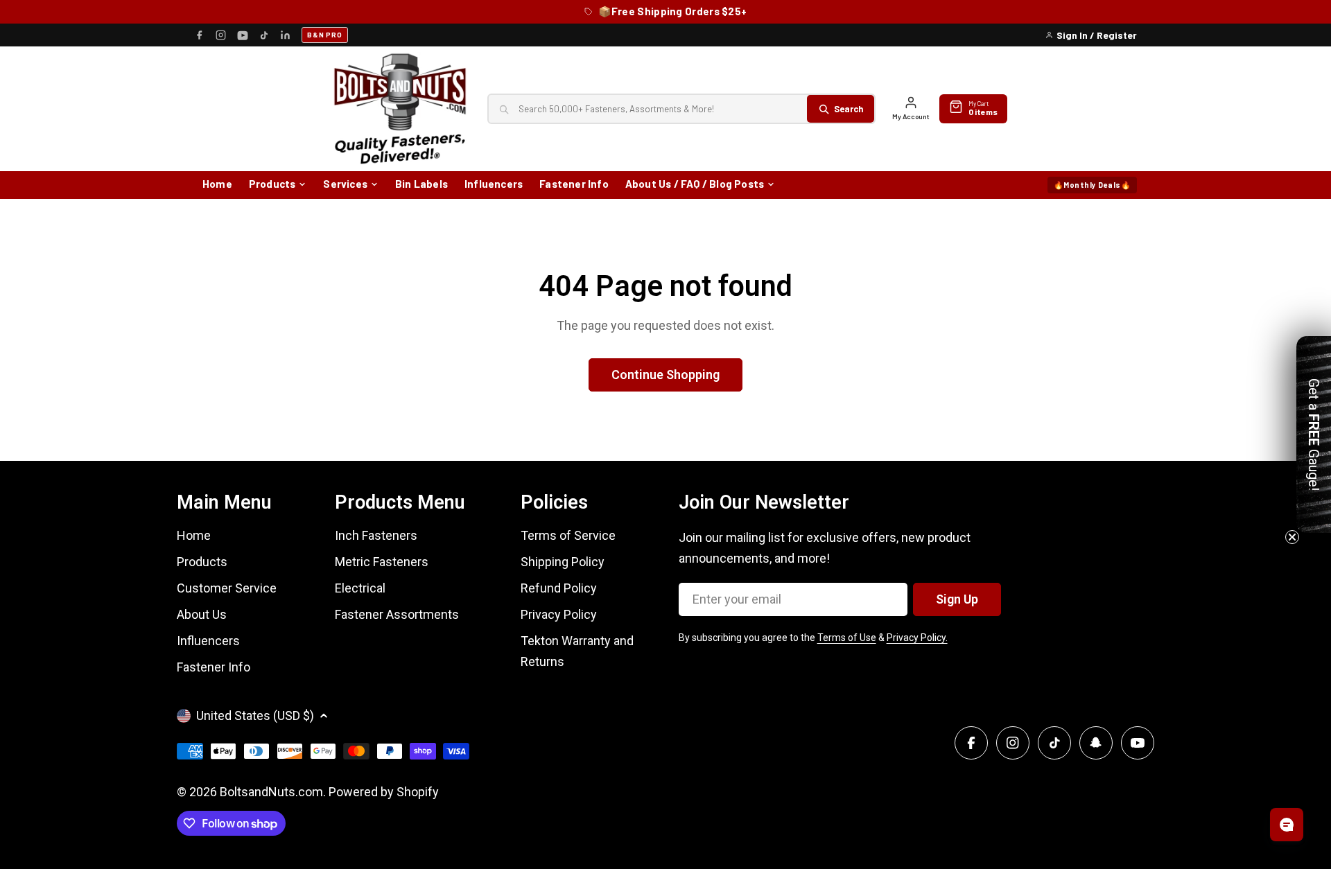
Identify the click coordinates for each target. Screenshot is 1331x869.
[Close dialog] (821, 329)
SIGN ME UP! (666, 572)
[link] (665, 380)
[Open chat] (1286, 824)
